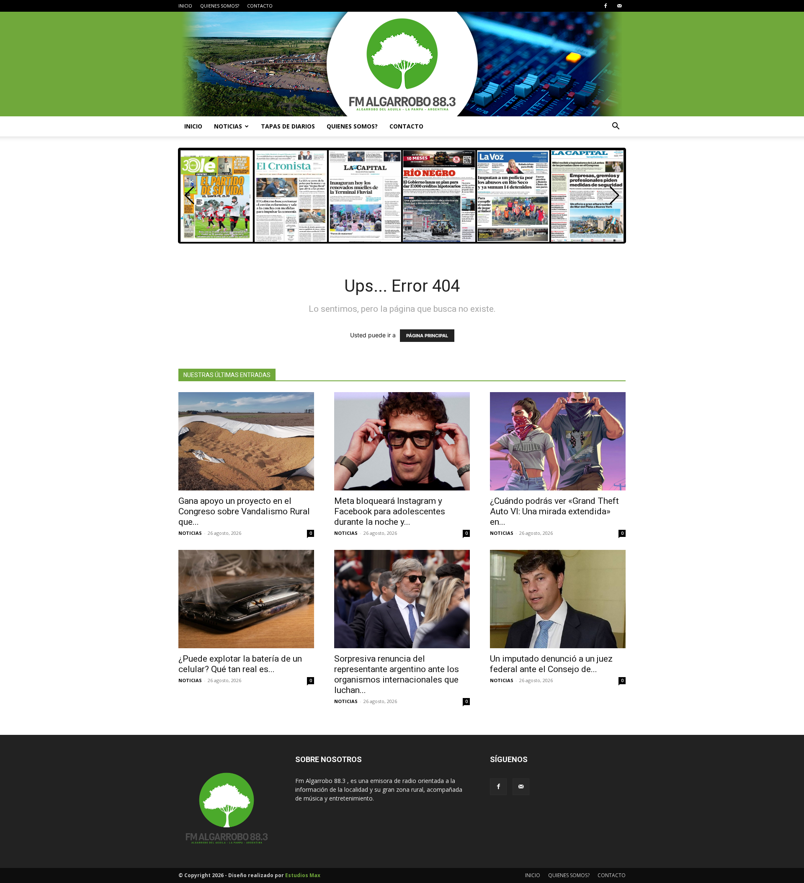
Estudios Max (302, 875)
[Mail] (619, 6)
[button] (616, 127)
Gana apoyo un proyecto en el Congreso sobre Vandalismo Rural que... (244, 511)
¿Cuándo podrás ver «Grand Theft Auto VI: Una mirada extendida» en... (554, 511)
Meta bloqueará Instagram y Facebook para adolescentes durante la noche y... (389, 511)
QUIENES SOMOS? (219, 6)
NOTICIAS (228, 126)
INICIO (185, 6)
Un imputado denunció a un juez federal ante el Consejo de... (551, 664)
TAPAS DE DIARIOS (288, 126)
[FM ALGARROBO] (402, 64)
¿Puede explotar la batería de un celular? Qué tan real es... (240, 664)
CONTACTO (260, 6)
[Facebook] (605, 6)
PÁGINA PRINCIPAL (427, 336)
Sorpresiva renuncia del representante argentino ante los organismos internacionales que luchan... (396, 674)
